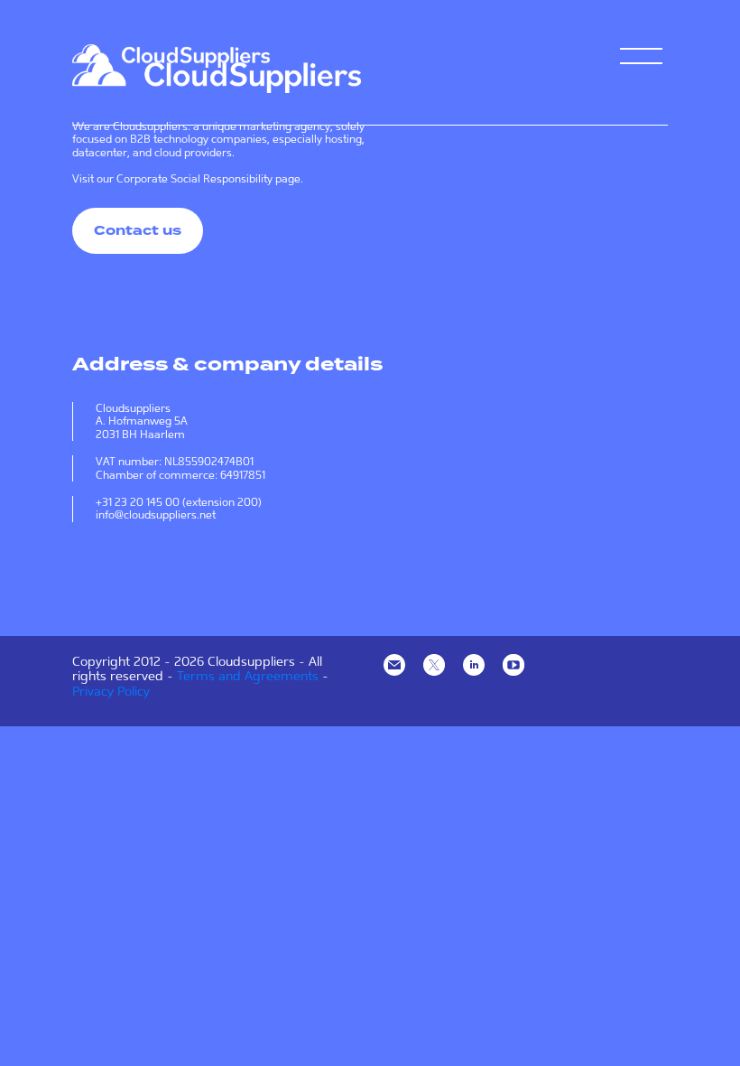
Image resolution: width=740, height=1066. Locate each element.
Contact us (137, 230)
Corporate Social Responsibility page (208, 179)
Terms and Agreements (248, 676)
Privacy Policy (111, 691)
